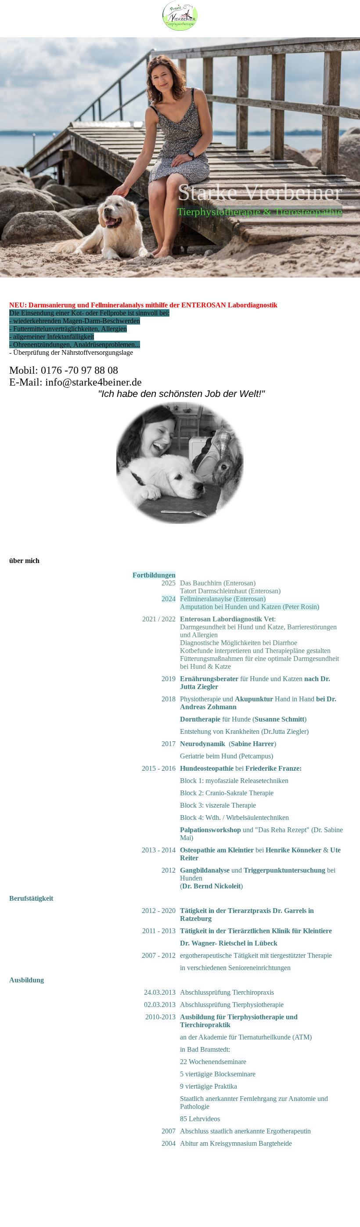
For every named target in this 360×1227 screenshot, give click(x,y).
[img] (180, 15)
